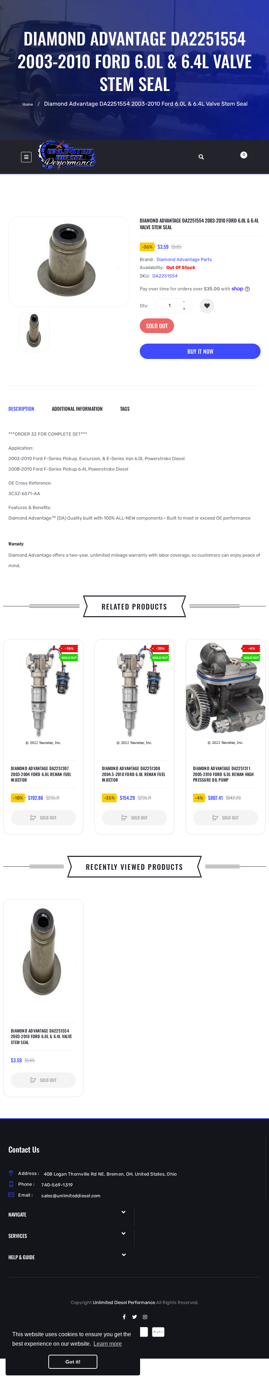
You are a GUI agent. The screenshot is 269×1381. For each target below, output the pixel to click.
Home (27, 105)
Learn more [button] (108, 1344)
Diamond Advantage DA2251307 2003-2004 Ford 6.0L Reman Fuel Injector (41, 774)
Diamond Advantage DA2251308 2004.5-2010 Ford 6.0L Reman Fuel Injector (133, 774)
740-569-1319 (57, 1185)
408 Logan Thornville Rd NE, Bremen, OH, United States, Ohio (110, 1174)
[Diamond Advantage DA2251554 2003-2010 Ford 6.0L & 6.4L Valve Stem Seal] (34, 331)
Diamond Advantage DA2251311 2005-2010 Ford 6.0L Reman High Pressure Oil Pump (223, 774)
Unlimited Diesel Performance (124, 1302)
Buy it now (200, 351)
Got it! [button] (73, 1362)
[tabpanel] (134, 500)
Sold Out (157, 326)
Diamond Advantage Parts (184, 259)
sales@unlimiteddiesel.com (71, 1195)
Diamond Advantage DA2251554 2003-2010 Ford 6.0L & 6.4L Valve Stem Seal (41, 1036)
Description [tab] (21, 408)
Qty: (144, 305)
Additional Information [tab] (77, 408)
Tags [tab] (125, 408)
